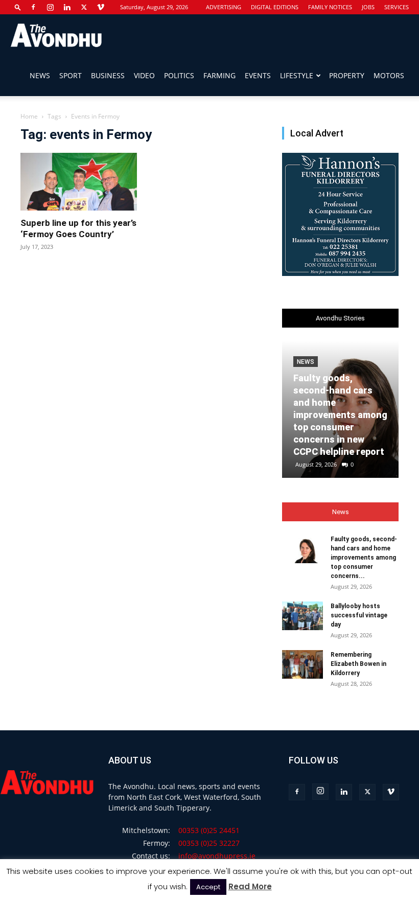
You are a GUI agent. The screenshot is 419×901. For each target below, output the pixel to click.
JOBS (368, 7)
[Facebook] (33, 7)
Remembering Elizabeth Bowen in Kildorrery (358, 664)
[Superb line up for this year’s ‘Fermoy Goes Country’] (78, 182)
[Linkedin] (67, 7)
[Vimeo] (100, 7)
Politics (179, 75)
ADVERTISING (223, 7)
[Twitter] (83, 7)
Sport (70, 75)
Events (258, 75)
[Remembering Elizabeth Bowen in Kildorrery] (302, 664)
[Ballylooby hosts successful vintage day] (302, 616)
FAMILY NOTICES (330, 7)
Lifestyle (296, 75)
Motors (389, 75)
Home (29, 116)
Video (144, 75)
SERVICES (396, 7)
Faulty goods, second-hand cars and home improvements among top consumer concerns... (364, 558)
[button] (18, 7)
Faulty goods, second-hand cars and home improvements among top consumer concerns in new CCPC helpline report (340, 415)
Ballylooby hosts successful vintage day (359, 615)
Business (108, 75)
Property (346, 75)
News (40, 75)
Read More (250, 886)
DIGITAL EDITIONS (274, 7)
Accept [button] (208, 887)
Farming (219, 75)
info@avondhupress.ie (216, 856)
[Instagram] (50, 7)
